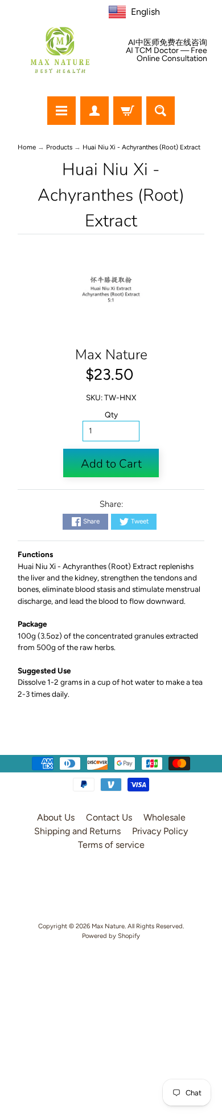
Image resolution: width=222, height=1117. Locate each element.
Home (27, 147)
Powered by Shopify (111, 936)
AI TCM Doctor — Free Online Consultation (166, 55)
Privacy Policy (160, 831)
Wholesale (164, 817)
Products (59, 147)
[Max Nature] (60, 50)
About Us (56, 817)
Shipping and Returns (77, 831)
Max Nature (111, 354)
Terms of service (111, 844)
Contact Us (109, 817)
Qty (111, 414)
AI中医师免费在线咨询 (167, 43)
